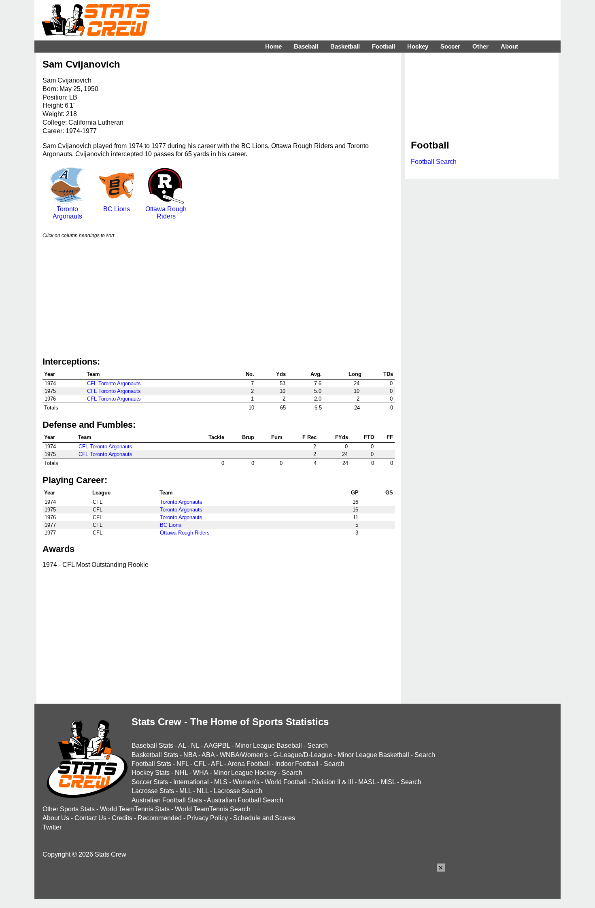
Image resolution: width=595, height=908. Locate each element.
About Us (55, 818)
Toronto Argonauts (67, 213)
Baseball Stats (152, 745)
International (191, 782)
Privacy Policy (207, 818)
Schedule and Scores (264, 818)
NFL (182, 763)
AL (182, 745)
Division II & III (332, 782)
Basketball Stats (155, 754)
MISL (388, 782)
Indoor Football (297, 763)
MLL (185, 790)
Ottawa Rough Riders (166, 213)
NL (195, 745)
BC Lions (116, 209)
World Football (286, 782)
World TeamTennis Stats (135, 809)
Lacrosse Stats (153, 790)
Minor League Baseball (268, 745)
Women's (246, 782)
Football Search (434, 161)
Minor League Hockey (244, 772)
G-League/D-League (302, 754)
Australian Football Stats (167, 800)
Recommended (160, 818)
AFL (217, 763)
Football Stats (151, 763)
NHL (181, 772)
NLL (202, 790)
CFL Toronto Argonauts (114, 383)
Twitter (52, 827)
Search (317, 745)
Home (273, 46)
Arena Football (248, 763)
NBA (190, 754)
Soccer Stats (150, 782)
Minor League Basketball (373, 754)
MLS (220, 782)
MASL (367, 782)
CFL (200, 763)
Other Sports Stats (68, 809)
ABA (208, 754)
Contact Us (90, 818)
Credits (122, 818)
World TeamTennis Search (213, 809)
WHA (200, 772)
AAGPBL (217, 745)
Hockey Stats (151, 772)
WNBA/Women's (244, 754)
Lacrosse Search (238, 790)
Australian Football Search (245, 800)
